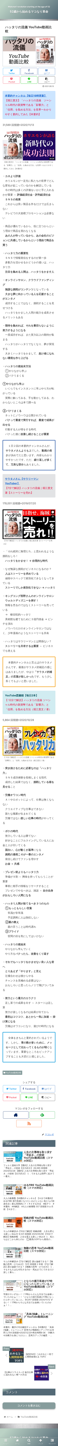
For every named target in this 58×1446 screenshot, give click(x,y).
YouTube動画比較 (13, 1072)
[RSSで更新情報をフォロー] (29, 1123)
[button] (52, 732)
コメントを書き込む (29, 1405)
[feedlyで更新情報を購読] (42, 1115)
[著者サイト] (15, 1115)
